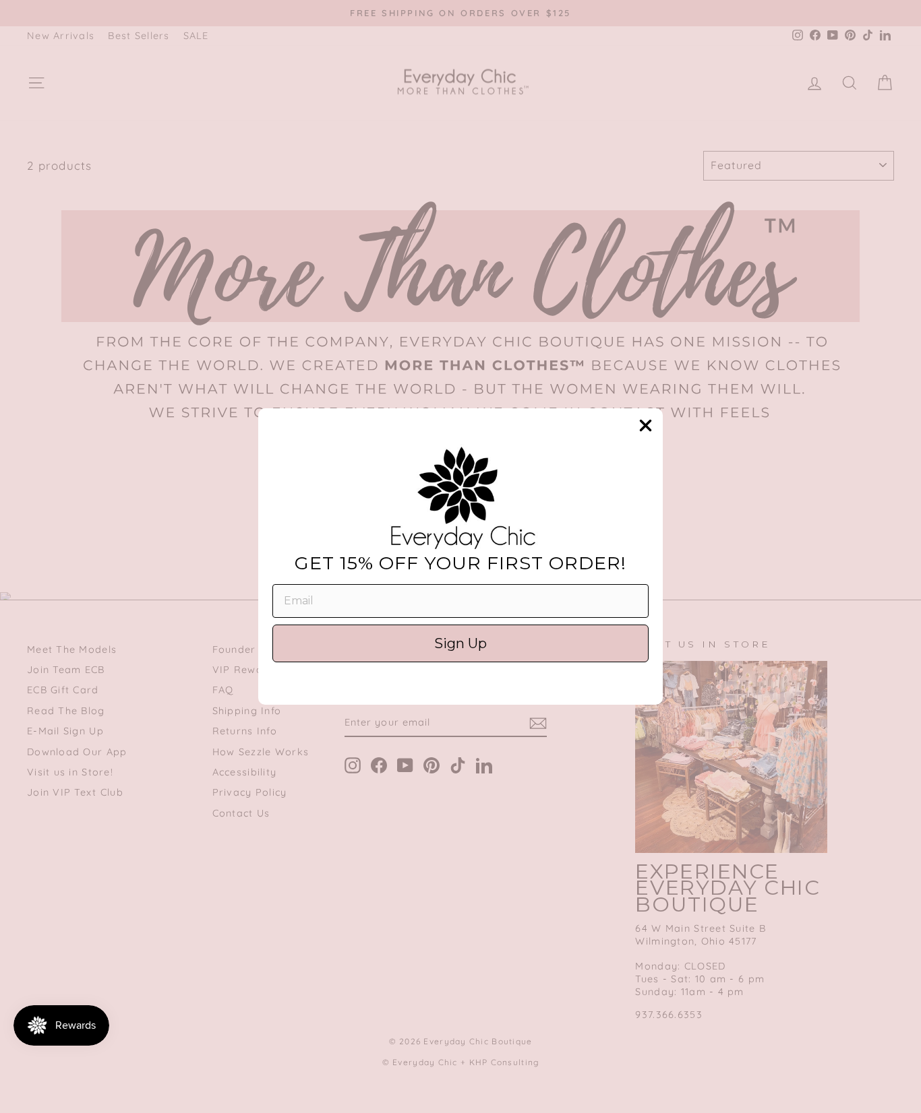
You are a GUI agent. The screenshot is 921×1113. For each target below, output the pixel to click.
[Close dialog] (645, 425)
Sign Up (460, 643)
